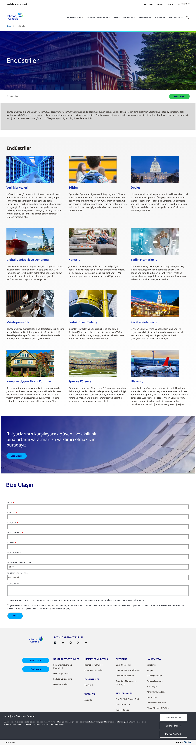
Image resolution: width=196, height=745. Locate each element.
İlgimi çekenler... (18, 573)
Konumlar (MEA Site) (156, 692)
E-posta (12, 523)
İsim (10, 503)
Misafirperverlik (17, 322)
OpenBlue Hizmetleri (93, 670)
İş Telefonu (15, 533)
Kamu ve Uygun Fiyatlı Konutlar (28, 381)
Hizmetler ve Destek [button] (123, 17)
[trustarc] (188, 742)
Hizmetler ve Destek (93, 665)
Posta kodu (14, 553)
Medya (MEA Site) (154, 675)
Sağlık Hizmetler (142, 260)
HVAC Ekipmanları (61, 673)
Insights (88, 700)
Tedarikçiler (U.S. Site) (156, 702)
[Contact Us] (30, 169)
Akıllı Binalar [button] (74, 17)
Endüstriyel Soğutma (62, 679)
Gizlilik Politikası (9, 742)
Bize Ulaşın (179, 96)
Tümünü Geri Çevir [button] (173, 734)
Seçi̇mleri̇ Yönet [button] (173, 725)
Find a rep (35, 669)
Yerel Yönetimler (142, 322)
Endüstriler (145, 17)
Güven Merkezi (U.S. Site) (158, 708)
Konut (73, 260)
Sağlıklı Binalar (122, 710)
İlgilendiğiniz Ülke (19, 563)
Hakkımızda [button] (174, 17)
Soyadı (12, 513)
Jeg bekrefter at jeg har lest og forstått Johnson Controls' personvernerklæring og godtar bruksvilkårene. (79, 600)
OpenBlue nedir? (123, 665)
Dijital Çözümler (60, 684)
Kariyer (160, 4)
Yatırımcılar (148, 4)
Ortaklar (170, 4)
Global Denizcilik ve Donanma (27, 260)
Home (8, 26)
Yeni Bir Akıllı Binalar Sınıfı (127, 699)
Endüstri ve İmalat (82, 322)
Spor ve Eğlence (80, 381)
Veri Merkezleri (17, 187)
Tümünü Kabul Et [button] (173, 717)
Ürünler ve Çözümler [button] (97, 17)
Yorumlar (13, 584)
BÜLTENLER (160, 17)
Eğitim (73, 187)
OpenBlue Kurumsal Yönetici (128, 670)
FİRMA (11, 543)
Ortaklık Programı (155, 681)
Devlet (135, 187)
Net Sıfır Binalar (123, 704)
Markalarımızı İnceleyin (17, 4)
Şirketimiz (151, 665)
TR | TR (184, 4)
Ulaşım (136, 381)
